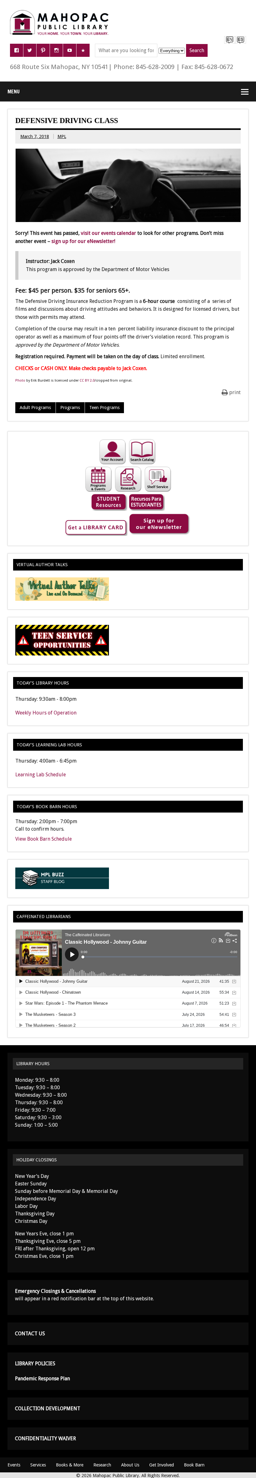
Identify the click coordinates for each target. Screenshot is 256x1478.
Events (13, 1465)
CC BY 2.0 (87, 380)
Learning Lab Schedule (40, 775)
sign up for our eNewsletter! (83, 241)
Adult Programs (35, 407)
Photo (20, 380)
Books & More (69, 1465)
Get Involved (161, 1465)
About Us (130, 1465)
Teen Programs (104, 407)
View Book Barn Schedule (43, 839)
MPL (61, 136)
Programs (70, 407)
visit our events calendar (108, 233)
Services (38, 1465)
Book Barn (194, 1465)
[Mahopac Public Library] (60, 12)
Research (102, 1465)
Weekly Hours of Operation (45, 713)
